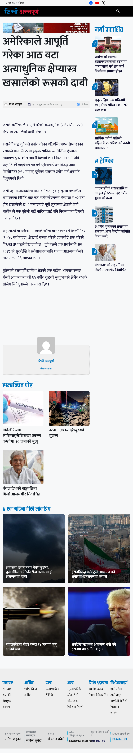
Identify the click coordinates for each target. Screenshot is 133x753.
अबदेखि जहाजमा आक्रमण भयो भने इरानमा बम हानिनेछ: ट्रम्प (94, 647)
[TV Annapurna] (21, 11)
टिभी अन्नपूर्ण (15, 104)
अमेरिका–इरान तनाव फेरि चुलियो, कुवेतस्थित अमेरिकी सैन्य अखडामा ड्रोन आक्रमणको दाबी (30, 572)
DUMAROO (119, 739)
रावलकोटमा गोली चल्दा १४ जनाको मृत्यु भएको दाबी (31, 647)
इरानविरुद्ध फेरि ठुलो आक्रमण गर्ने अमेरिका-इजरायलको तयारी (93, 574)
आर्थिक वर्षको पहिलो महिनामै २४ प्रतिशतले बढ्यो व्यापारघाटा (112, 143)
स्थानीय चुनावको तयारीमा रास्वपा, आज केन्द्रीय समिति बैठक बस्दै (112, 231)
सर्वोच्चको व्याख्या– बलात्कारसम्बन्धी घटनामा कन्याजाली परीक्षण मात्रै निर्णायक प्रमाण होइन (111, 64)
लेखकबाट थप (46, 369)
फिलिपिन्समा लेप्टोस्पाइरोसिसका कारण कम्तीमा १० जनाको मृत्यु (22, 436)
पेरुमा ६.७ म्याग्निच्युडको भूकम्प (66, 433)
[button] (118, 11)
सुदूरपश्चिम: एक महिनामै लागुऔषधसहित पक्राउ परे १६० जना (111, 105)
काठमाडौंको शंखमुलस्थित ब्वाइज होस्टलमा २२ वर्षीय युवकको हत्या (111, 193)
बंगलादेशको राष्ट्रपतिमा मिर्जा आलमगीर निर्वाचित (21, 491)
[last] (46, 29)
